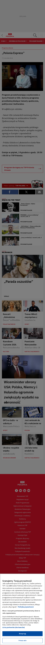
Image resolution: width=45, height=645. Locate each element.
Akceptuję (22, 634)
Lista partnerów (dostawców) (13, 627)
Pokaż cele (22, 640)
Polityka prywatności (26, 607)
